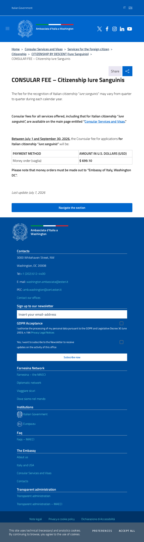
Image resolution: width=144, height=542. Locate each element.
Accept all (127, 530)
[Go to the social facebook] (106, 28)
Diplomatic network (29, 382)
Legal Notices (47, 332)
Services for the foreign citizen (88, 49)
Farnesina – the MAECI (31, 374)
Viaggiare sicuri (26, 390)
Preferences (102, 530)
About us (22, 457)
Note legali (35, 519)
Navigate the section (72, 207)
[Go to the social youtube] (128, 28)
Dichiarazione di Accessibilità (98, 519)
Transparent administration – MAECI (39, 504)
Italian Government (22, 8)
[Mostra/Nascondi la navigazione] (7, 28)
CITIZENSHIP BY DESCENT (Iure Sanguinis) (60, 54)
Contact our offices (28, 297)
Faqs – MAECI (25, 439)
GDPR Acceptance (30, 323)
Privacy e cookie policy (62, 519)
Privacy (35, 332)
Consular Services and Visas (44, 49)
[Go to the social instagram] (113, 28)
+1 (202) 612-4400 (33, 273)
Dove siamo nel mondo (31, 398)
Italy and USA (25, 465)
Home (16, 49)
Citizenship (19, 54)
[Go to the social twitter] (98, 28)
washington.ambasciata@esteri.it (47, 281)
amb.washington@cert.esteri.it (42, 289)
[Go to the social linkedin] (121, 28)
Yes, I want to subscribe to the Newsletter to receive (45, 342)
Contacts (22, 481)
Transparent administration (33, 496)
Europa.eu (28, 423)
